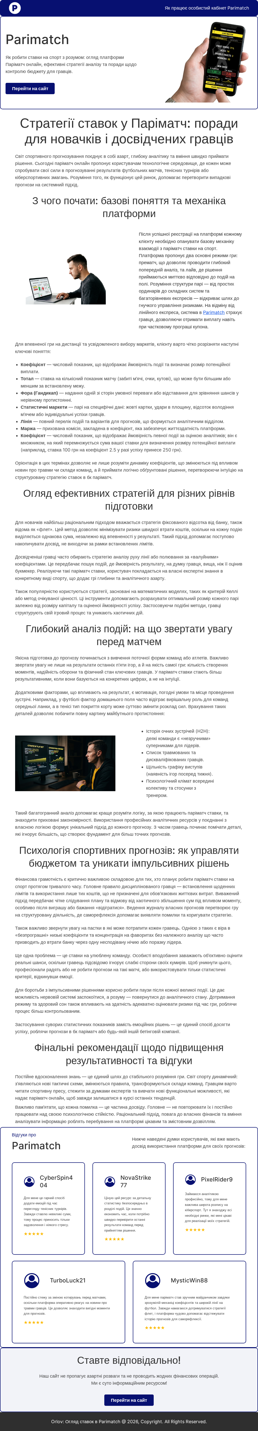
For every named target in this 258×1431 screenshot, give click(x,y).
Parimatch (214, 312)
